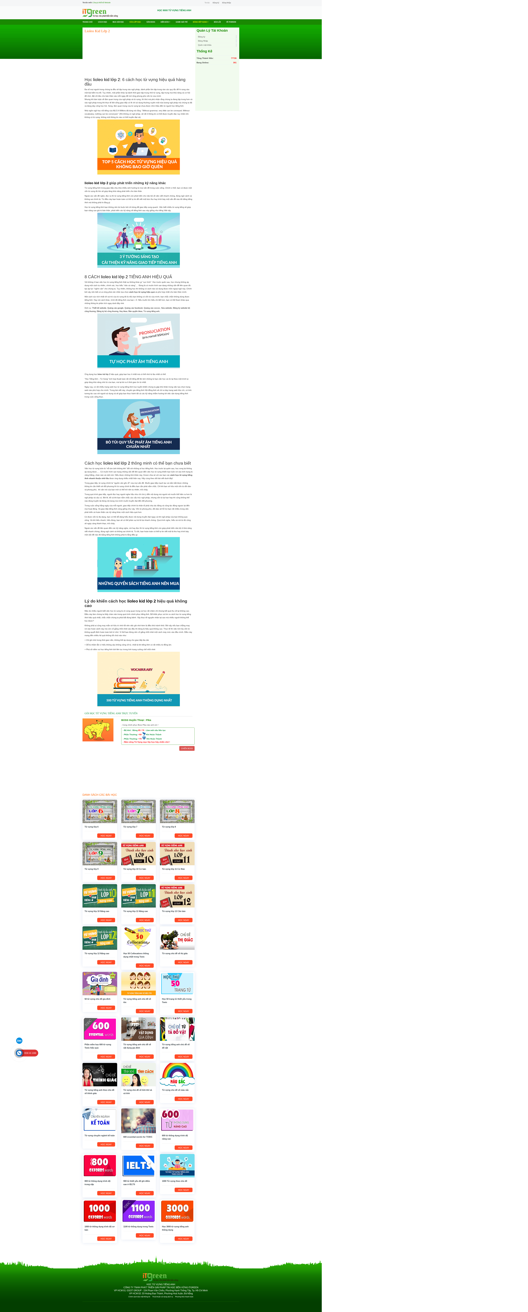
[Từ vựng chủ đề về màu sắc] (177, 1074)
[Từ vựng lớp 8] (177, 811)
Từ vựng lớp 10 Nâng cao (97, 911)
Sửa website (166, 308)
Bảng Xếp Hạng (200, 22)
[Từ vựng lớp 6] (99, 811)
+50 (140, 734)
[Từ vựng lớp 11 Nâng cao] (138, 896)
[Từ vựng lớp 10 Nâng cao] (99, 896)
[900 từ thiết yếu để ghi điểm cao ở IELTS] (138, 1165)
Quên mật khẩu (204, 45)
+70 (140, 739)
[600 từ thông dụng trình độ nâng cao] (177, 1120)
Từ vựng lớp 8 (169, 827)
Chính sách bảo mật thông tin (139, 1297)
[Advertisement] (139, 55)
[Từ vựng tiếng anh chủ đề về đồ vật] (177, 1029)
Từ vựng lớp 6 (91, 827)
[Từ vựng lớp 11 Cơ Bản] (177, 853)
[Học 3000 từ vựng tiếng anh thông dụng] (177, 1211)
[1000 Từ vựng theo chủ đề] (177, 1165)
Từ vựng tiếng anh (151, 311)
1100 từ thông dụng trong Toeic (138, 1226)
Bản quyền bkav (135, 311)
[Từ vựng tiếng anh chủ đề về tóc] (138, 983)
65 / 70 (141, 730)
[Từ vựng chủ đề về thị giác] (177, 938)
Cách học (102, 22)
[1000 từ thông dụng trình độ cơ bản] (99, 1211)
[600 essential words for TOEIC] (138, 1121)
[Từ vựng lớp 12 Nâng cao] (99, 938)
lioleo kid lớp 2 (106, 79)
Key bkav (123, 311)
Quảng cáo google (115, 308)
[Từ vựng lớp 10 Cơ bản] (138, 853)
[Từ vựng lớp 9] (99, 853)
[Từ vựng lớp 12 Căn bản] (177, 896)
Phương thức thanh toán (184, 1297)
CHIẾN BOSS (187, 748)
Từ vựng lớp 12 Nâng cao (97, 953)
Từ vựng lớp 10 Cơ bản (134, 869)
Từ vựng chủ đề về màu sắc (175, 1090)
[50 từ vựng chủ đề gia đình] (99, 983)
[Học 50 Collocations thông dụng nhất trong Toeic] (138, 938)
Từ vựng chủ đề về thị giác (175, 953)
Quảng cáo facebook (134, 308)
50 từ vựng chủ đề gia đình (97, 999)
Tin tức (207, 3)
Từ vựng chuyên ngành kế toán (100, 1135)
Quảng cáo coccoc (152, 308)
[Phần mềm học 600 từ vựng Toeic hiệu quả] (99, 1029)
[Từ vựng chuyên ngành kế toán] (99, 1120)
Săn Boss (150, 22)
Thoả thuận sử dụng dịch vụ (162, 1297)
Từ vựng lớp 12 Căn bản (173, 911)
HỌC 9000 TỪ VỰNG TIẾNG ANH (174, 10)
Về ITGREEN (231, 22)
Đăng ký (216, 3)
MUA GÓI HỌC (118, 22)
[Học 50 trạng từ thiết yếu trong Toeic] (177, 983)
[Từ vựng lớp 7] (138, 811)
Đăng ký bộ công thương (107, 311)
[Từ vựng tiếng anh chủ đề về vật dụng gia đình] (138, 1029)
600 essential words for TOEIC (137, 1137)
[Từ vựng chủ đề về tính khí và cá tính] (138, 1074)
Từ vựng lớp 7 (130, 827)
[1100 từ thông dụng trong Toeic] (138, 1211)
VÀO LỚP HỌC (135, 22)
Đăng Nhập (226, 3)
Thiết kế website (99, 308)
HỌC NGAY (106, 836)
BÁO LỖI (217, 22)
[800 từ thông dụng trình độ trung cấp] (99, 1165)
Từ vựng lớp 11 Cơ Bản (173, 869)
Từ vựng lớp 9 (91, 869)
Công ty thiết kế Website (102, 3)
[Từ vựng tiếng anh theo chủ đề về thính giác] (99, 1074)
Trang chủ (87, 22)
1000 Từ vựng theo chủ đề (174, 1181)
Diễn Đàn (165, 22)
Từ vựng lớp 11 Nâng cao (135, 911)
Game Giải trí (181, 22)
